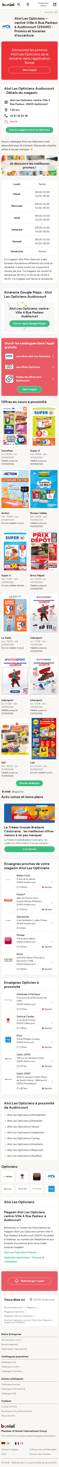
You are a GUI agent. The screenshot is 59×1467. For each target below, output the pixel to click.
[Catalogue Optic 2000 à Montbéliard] (7, 1188)
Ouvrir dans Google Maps (29, 323)
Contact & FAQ (9, 1406)
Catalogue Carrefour (11, 1371)
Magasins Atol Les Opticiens (18, 1316)
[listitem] (15, 436)
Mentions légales (10, 1449)
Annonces (49, 12)
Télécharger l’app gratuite (14, 1349)
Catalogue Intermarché (13, 1389)
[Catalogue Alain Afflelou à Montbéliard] (7, 1176)
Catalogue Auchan (10, 1384)
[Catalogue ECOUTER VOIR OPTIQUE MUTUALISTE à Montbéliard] (22, 1188)
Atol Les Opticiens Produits (20, 1252)
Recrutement (8, 1415)
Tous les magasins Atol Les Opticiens (29, 129)
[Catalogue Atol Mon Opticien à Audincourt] (51, 1176)
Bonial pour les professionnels (16, 1411)
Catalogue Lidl (8, 1362)
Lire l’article (29, 849)
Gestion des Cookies (40, 1454)
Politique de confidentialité (43, 1449)
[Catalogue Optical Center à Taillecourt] (22, 1176)
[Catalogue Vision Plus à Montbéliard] (36, 1176)
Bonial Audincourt (13, 1308)
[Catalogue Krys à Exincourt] (51, 1188)
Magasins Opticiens (14, 1312)
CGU (3, 1454)
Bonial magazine (9, 1344)
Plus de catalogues (29, 783)
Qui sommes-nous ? (11, 1340)
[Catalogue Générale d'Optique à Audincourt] (36, 1188)
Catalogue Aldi (8, 1393)
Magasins (31, 1308)
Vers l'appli (29, 69)
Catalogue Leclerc (10, 1366)
